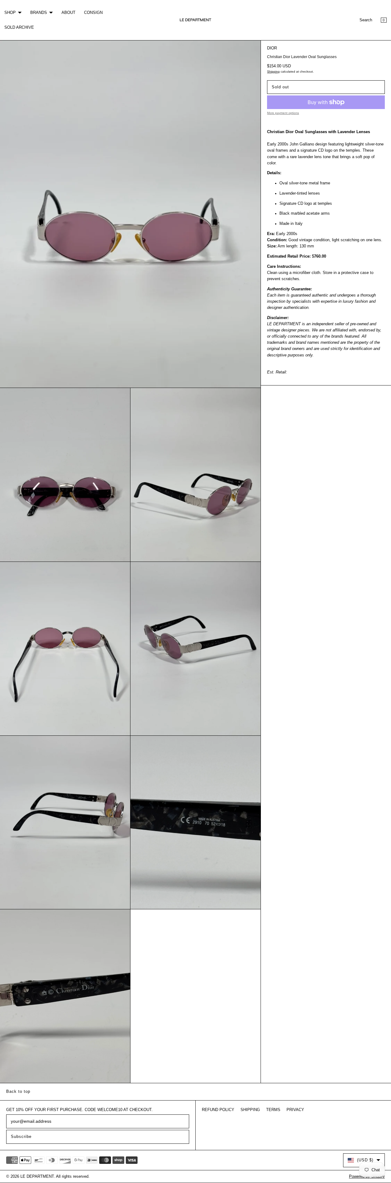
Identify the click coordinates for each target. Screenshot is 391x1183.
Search (365, 20)
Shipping (273, 71)
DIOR (272, 48)
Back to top (18, 1091)
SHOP (10, 13)
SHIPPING (250, 1110)
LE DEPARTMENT (37, 1176)
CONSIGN (93, 13)
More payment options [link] (283, 113)
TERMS (273, 1110)
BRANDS (38, 13)
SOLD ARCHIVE (19, 27)
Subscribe (21, 1137)
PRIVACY (295, 1110)
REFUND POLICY (218, 1110)
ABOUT (68, 13)
